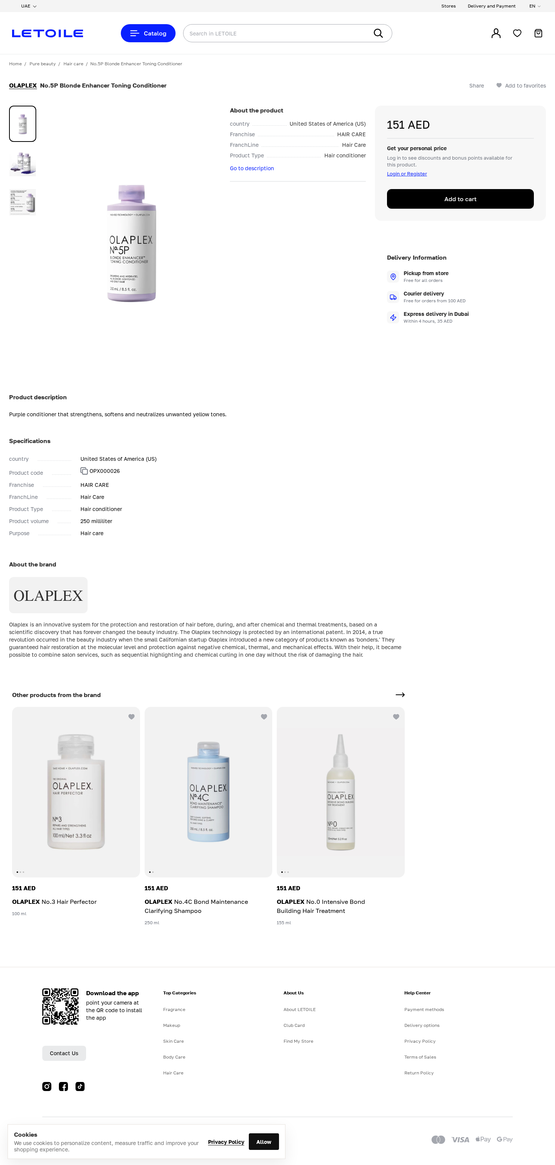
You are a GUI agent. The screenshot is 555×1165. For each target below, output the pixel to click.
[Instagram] (46, 1086)
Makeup (171, 1025)
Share (476, 85)
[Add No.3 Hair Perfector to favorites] (131, 715)
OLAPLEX (23, 85)
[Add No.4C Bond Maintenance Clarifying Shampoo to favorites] (263, 715)
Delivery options (421, 1025)
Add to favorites (525, 85)
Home (15, 63)
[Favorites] (517, 33)
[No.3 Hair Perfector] (76, 792)
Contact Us (64, 1053)
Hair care (73, 63)
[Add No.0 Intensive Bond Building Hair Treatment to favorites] (395, 715)
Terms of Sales (420, 1057)
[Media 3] (22, 202)
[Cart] (538, 33)
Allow (263, 1142)
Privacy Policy (226, 1142)
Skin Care (173, 1041)
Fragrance (174, 1009)
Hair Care (173, 1073)
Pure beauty (42, 63)
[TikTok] (80, 1086)
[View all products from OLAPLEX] (400, 694)
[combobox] (260, 33)
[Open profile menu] (496, 33)
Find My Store (298, 1041)
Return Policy (419, 1073)
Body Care (174, 1057)
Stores (448, 6)
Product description (38, 397)
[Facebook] (63, 1086)
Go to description (252, 168)
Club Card (294, 1025)
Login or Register (407, 174)
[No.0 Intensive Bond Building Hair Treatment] (341, 792)
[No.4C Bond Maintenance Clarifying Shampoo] (209, 792)
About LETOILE (300, 1009)
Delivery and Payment (492, 6)
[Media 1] (22, 124)
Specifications (30, 441)
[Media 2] (22, 163)
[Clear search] (351, 33)
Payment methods (424, 1009)
